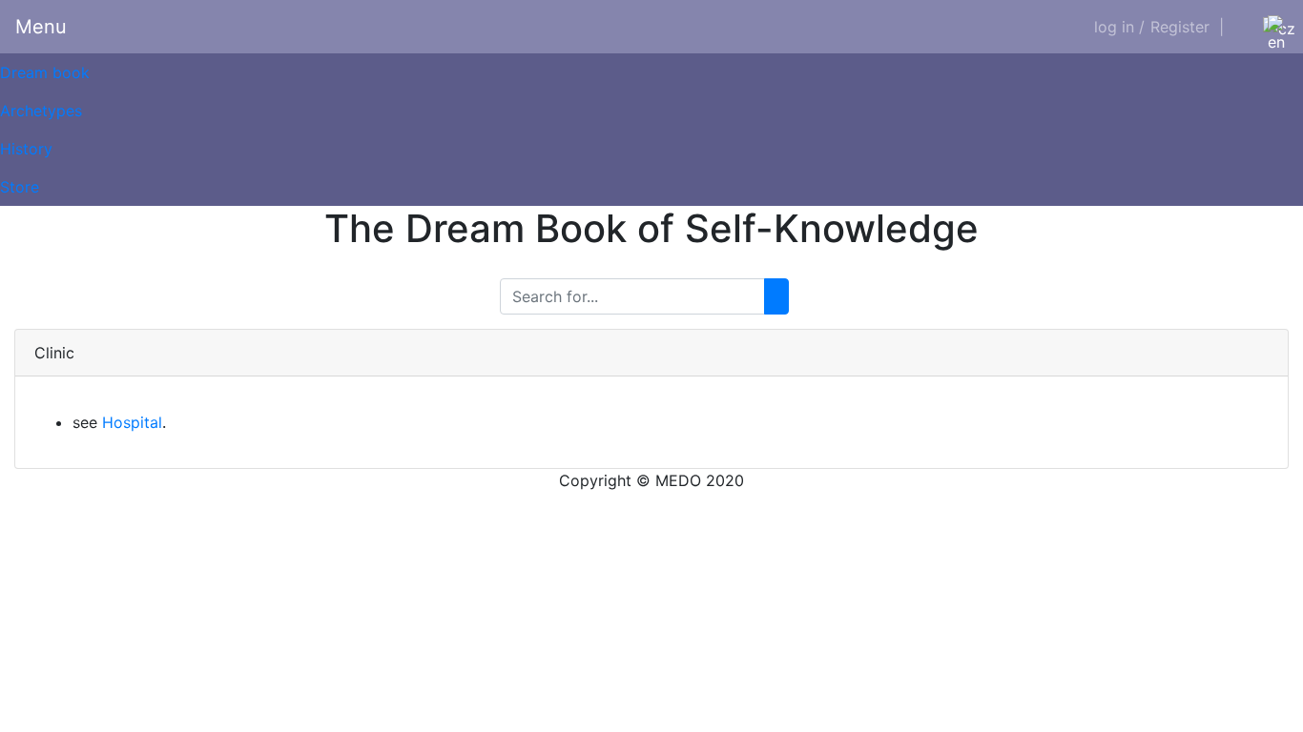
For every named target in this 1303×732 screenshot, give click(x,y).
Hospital (132, 422)
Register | (1187, 26)
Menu (41, 26)
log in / (1119, 26)
